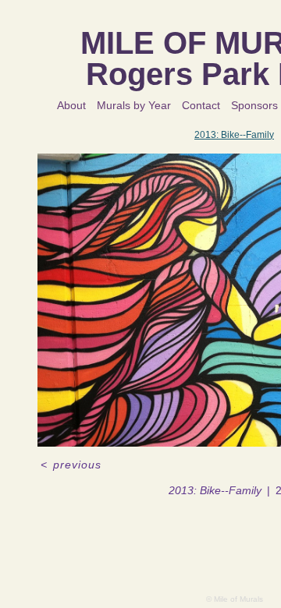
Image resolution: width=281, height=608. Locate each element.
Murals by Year (135, 104)
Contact (202, 104)
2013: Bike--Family (234, 134)
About (73, 104)
